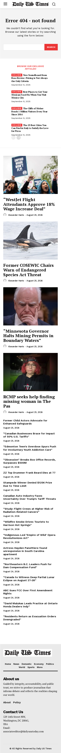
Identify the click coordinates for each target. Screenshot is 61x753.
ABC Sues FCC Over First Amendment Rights (28, 592)
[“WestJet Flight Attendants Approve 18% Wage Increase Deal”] (30, 175)
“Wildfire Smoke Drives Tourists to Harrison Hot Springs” (26, 523)
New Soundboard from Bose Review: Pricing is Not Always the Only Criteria (29, 77)
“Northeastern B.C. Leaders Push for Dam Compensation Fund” (27, 566)
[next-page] (19, 138)
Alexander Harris (16, 215)
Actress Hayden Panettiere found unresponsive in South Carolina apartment (25, 551)
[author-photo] (5, 215)
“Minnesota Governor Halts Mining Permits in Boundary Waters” (28, 335)
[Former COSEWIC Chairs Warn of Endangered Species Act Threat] (30, 241)
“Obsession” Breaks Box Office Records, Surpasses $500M (29, 461)
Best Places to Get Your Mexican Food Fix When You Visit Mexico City (29, 94)
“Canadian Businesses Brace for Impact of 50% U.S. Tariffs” (29, 435)
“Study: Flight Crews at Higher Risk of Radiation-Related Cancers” (28, 510)
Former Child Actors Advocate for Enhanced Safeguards (25, 422)
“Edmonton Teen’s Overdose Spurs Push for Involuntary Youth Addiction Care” (29, 448)
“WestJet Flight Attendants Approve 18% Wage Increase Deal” (29, 204)
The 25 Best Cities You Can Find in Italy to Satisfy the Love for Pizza (29, 128)
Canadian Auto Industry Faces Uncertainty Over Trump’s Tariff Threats (29, 497)
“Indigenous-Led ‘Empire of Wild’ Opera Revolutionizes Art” (29, 536)
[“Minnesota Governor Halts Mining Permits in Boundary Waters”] (30, 306)
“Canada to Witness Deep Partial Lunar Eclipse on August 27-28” (28, 579)
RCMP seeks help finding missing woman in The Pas (29, 401)
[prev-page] (13, 138)
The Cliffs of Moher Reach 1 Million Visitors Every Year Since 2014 (29, 111)
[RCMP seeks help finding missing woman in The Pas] (30, 372)
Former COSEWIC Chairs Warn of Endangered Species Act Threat (28, 269)
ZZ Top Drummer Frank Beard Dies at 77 (29, 472)
